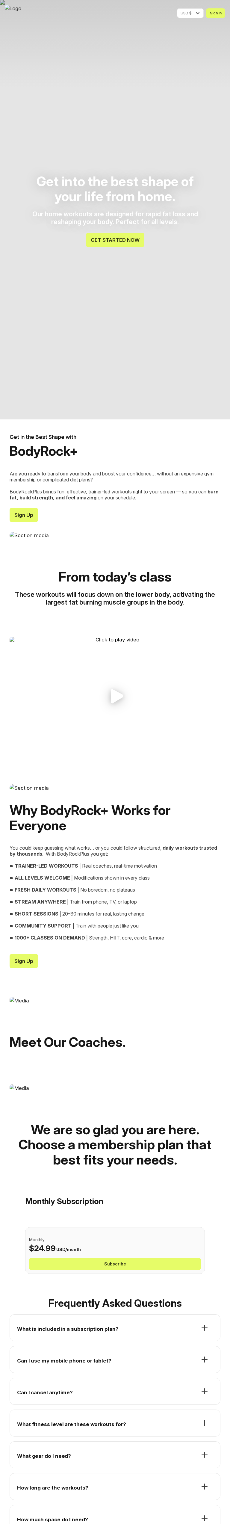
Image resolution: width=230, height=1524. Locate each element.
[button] (115, 696)
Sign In (216, 13)
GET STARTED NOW (115, 240)
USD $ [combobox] (186, 13)
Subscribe (115, 1263)
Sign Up (23, 515)
